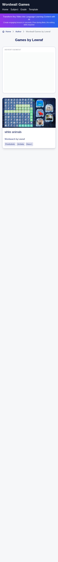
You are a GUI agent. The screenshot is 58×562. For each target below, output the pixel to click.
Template (33, 9)
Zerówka (20, 144)
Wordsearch (10, 139)
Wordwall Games (16, 4)
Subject (14, 9)
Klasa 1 (29, 144)
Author (18, 31)
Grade (23, 9)
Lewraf (22, 139)
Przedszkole (10, 144)
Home (5, 9)
